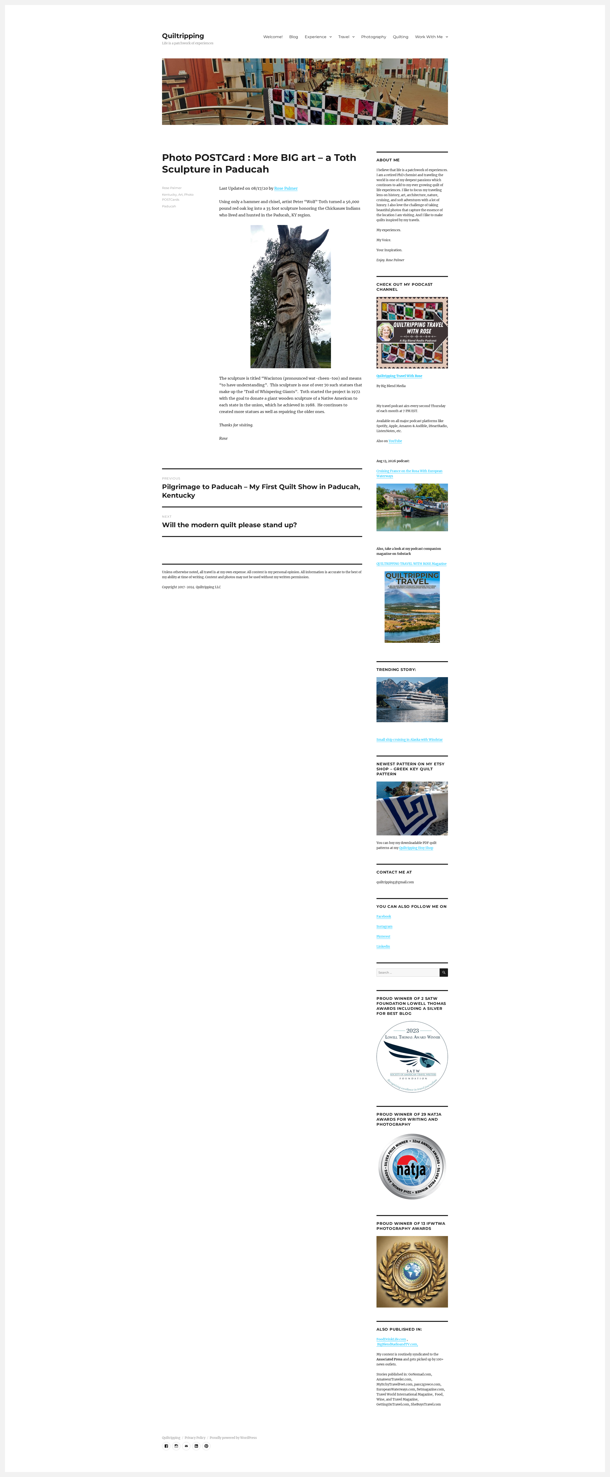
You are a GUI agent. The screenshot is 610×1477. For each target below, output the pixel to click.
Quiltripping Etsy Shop (416, 848)
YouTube (395, 441)
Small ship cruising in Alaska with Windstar (409, 740)
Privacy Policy (195, 1438)
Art (180, 194)
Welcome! (273, 37)
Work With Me (429, 37)
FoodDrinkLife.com (391, 1339)
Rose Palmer (286, 188)
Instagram (384, 927)
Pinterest (383, 937)
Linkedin (383, 947)
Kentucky (169, 194)
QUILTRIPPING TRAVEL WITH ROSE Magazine (411, 564)
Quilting (400, 37)
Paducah (169, 206)
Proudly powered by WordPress (233, 1438)
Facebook (383, 917)
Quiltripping (183, 36)
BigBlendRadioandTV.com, (397, 1344)
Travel (343, 37)
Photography (373, 37)
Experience (315, 37)
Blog (293, 37)
